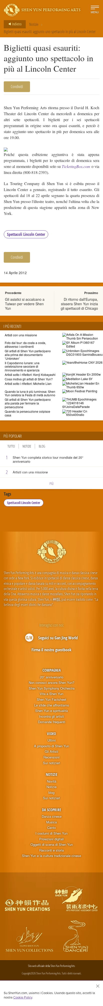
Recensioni (52, 757)
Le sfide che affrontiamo (51, 705)
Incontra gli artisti (51, 716)
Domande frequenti (51, 722)
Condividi (17, 86)
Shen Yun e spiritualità (51, 710)
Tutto (11, 446)
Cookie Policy (22, 997)
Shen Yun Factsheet (51, 699)
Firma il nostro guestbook (52, 650)
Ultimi (52, 740)
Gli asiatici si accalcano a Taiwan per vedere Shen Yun (24, 304)
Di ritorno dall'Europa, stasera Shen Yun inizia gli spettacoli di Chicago (79, 304)
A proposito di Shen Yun (51, 746)
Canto (51, 827)
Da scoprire (51, 809)
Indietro (16, 23)
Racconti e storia (51, 850)
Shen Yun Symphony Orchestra (51, 688)
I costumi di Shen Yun (52, 833)
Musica (51, 822)
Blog (42, 446)
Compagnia (51, 670)
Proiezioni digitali (51, 839)
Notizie (33, 24)
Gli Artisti (51, 751)
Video (51, 733)
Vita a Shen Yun (51, 694)
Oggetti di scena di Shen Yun (51, 844)
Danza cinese (52, 816)
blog (51, 792)
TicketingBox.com (76, 166)
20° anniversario (51, 677)
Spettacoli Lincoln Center (26, 234)
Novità (51, 781)
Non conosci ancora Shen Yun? (51, 682)
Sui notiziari (51, 763)
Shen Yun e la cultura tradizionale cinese (51, 856)
